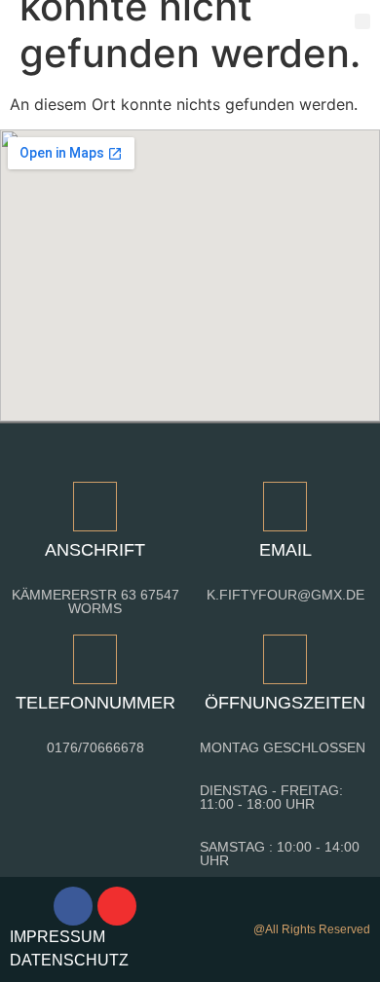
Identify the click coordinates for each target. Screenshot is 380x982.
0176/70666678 (95, 747)
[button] (363, 22)
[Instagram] (116, 906)
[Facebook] (73, 906)
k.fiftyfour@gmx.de (285, 594)
